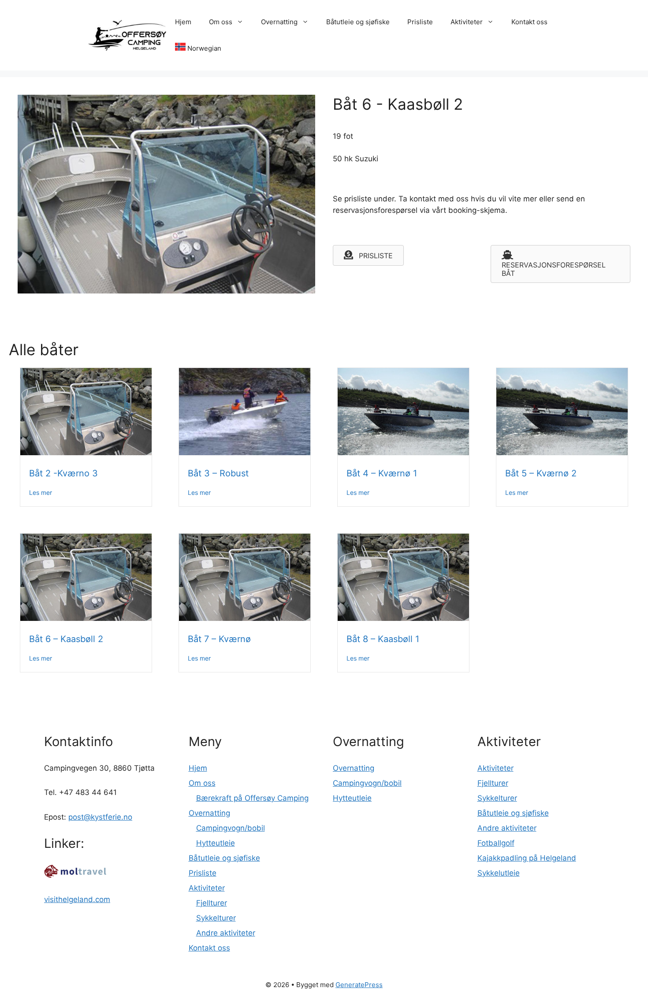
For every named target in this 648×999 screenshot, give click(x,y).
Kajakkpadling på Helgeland (526, 858)
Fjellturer (211, 903)
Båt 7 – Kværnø (219, 639)
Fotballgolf (495, 843)
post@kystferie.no (100, 817)
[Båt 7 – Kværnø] (244, 618)
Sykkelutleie (498, 873)
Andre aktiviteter (225, 932)
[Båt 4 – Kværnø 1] (403, 452)
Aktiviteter (467, 22)
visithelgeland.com (77, 899)
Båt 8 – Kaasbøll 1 (382, 639)
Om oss (220, 22)
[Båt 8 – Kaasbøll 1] (403, 618)
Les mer (40, 492)
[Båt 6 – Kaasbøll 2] (86, 618)
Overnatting (279, 22)
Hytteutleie (215, 843)
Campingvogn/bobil (230, 828)
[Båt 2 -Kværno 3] (86, 452)
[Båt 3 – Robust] (244, 452)
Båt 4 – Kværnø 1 (381, 473)
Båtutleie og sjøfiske (358, 22)
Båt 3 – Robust (218, 473)
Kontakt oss (529, 22)
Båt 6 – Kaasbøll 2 (66, 639)
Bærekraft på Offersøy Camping (252, 798)
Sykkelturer (216, 918)
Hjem (183, 22)
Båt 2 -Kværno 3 (63, 473)
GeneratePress (359, 984)
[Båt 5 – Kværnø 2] (562, 452)
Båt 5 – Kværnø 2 (541, 473)
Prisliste (420, 22)
